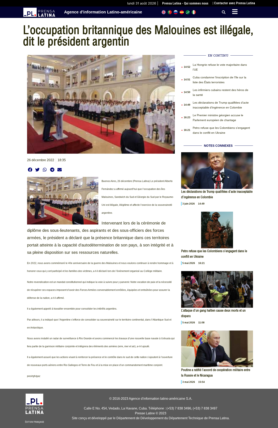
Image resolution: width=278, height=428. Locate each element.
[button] (223, 12)
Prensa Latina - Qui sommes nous (185, 3)
